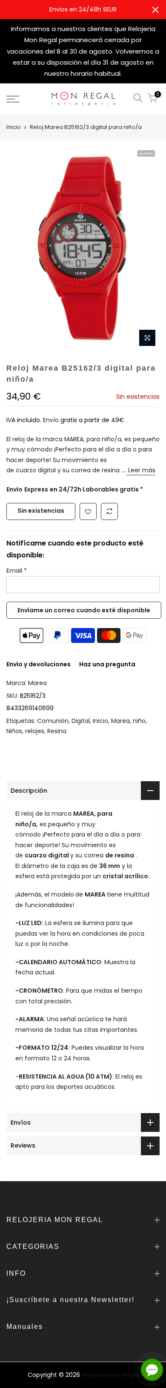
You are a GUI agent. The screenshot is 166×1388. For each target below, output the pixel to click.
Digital (81, 721)
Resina (56, 731)
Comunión (53, 721)
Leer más (140, 470)
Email (16, 570)
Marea (37, 683)
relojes (34, 731)
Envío (51, 420)
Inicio (13, 127)
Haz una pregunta (107, 664)
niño (139, 721)
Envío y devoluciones (38, 664)
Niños (14, 731)
